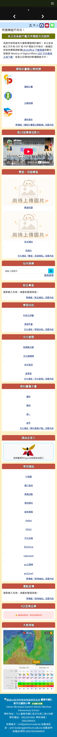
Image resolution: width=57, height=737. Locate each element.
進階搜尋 (49, 275)
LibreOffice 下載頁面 (33, 49)
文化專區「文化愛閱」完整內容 (39, 378)
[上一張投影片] (14, 16)
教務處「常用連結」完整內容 (40, 578)
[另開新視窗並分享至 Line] (52, 25)
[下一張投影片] (42, 16)
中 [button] (34, 25)
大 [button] (30, 25)
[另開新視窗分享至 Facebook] (42, 25)
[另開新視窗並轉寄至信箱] (47, 25)
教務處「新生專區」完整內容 (40, 297)
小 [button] (37, 25)
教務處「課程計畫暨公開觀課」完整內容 (35, 124)
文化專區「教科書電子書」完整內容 (37, 428)
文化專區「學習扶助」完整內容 (39, 329)
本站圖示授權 (37, 703)
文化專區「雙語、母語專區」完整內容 (36, 255)
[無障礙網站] (22, 699)
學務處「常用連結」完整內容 (40, 598)
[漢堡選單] (52, 3)
